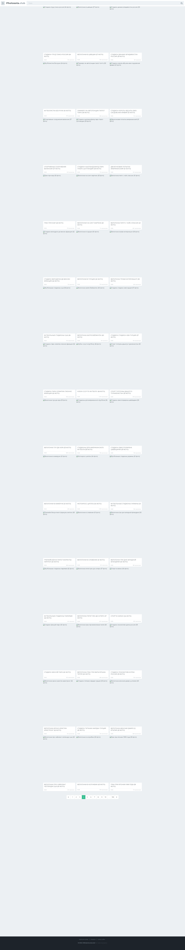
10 (105, 797)
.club (15, 3)
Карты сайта (101, 939)
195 (113, 797)
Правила (93, 939)
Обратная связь (83, 939)
